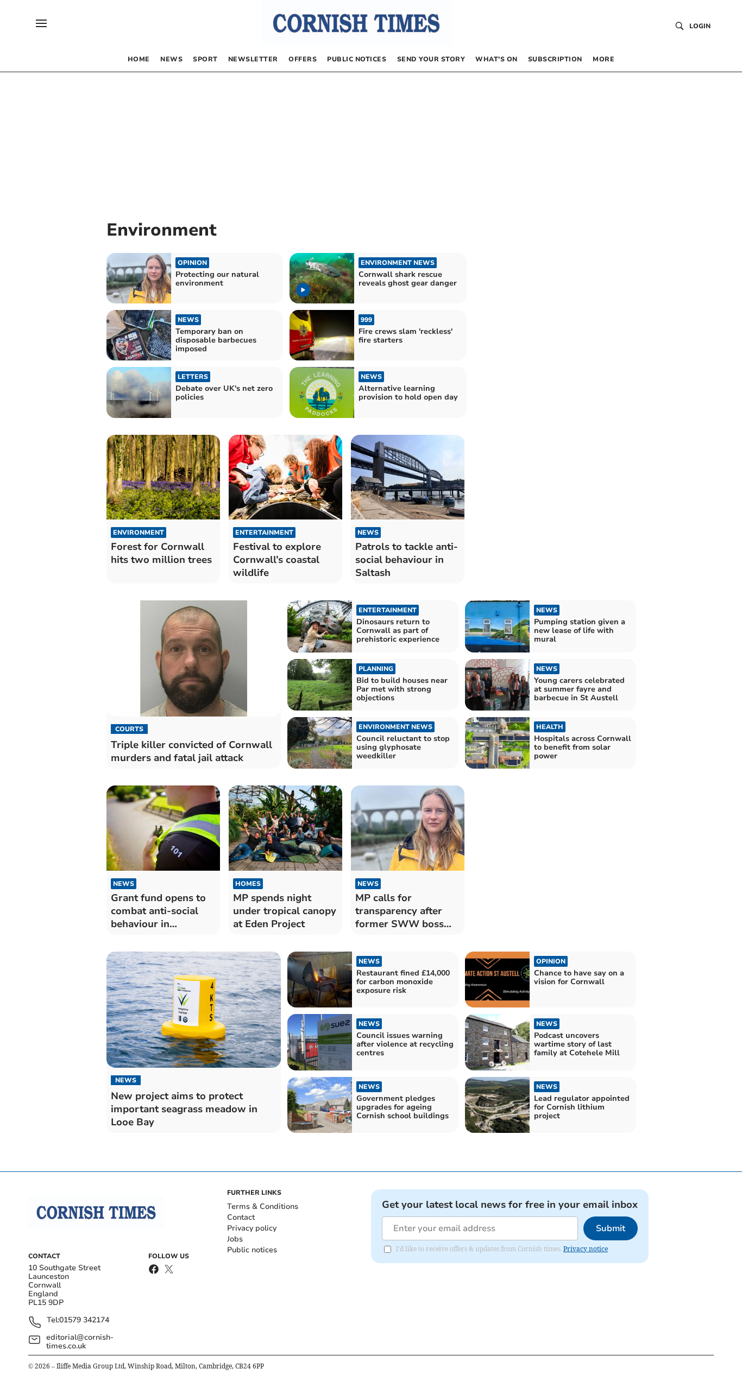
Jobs (235, 1239)
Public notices (252, 1250)
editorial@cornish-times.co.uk (80, 1342)
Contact (241, 1217)
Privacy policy (251, 1228)
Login (699, 26)
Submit (610, 1228)
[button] (41, 23)
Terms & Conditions (262, 1206)
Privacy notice (585, 1249)
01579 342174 (84, 1320)
